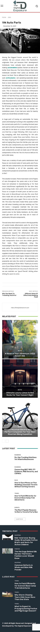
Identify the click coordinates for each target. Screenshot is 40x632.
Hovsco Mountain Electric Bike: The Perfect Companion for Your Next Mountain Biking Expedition (20, 432)
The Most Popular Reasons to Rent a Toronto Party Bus (26, 511)
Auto (9, 17)
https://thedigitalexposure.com (20, 307)
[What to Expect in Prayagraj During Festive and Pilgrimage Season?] (7, 605)
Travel (17, 493)
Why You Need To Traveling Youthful (9, 294)
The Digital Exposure (23, 626)
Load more (19, 519)
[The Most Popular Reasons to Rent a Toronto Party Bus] (7, 510)
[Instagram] (10, 629)
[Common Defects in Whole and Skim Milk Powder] (7, 564)
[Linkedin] (15, 629)
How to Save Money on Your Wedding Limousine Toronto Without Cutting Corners (26, 485)
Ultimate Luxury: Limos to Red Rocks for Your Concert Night (20, 394)
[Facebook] (5, 629)
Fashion (17, 549)
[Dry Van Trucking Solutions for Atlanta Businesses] (7, 457)
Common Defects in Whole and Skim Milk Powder (24, 567)
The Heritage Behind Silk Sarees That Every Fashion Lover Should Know (26, 554)
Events (17, 507)
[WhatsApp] (30, 629)
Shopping (18, 535)
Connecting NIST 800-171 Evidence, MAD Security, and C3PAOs (26, 471)
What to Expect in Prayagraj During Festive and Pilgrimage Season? (26, 608)
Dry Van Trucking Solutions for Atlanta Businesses (26, 458)
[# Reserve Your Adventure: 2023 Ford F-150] (20, 339)
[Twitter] (25, 629)
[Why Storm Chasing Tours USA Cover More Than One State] (7, 594)
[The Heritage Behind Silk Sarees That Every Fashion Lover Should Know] (7, 551)
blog (16, 480)
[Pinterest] (20, 629)
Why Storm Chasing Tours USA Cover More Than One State (25, 597)
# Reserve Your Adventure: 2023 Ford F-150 (20, 354)
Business (18, 455)
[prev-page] (3, 441)
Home (4, 17)
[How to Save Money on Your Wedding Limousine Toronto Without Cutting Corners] (7, 483)
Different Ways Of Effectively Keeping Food (31, 295)
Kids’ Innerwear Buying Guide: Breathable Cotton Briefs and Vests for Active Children (26, 541)
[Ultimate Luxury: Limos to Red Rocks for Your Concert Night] (20, 378)
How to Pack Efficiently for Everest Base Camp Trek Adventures (25, 498)
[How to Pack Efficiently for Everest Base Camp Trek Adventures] (7, 497)
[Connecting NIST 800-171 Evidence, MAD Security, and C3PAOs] (7, 470)
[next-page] (7, 441)
